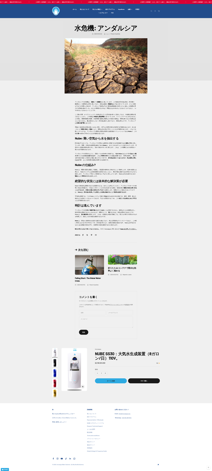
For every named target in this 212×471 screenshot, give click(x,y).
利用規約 (127, 304)
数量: (96, 369)
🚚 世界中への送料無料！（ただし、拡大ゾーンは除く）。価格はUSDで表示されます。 (43, 2)
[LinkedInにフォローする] (70, 458)
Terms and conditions (93, 435)
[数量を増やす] (105, 373)
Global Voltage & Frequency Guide (97, 451)
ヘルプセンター (103, 13)
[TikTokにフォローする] (66, 458)
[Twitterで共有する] (87, 235)
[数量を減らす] (97, 373)
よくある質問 (91, 429)
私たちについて (84, 9)
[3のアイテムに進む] (54, 373)
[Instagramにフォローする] (57, 458)
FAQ (112, 13)
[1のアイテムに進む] (54, 352)
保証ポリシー (91, 441)
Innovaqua (98, 349)
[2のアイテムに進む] (54, 363)
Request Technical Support (95, 426)
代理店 (137, 9)
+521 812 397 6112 (126, 417)
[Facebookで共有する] (83, 235)
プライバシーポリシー (115, 304)
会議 (129, 9)
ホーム (75, 9)
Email (5, 469)
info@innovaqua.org (124, 413)
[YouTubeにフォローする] (62, 458)
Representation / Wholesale (95, 420)
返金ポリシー (91, 445)
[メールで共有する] (95, 235)
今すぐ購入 (144, 381)
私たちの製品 (97, 9)
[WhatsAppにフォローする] (74, 458)
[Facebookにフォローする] (53, 458)
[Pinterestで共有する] (91, 235)
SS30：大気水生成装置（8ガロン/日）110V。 (127, 356)
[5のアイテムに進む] (54, 393)
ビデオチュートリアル (95, 423)
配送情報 (89, 432)
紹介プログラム (110, 9)
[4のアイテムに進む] (54, 383)
